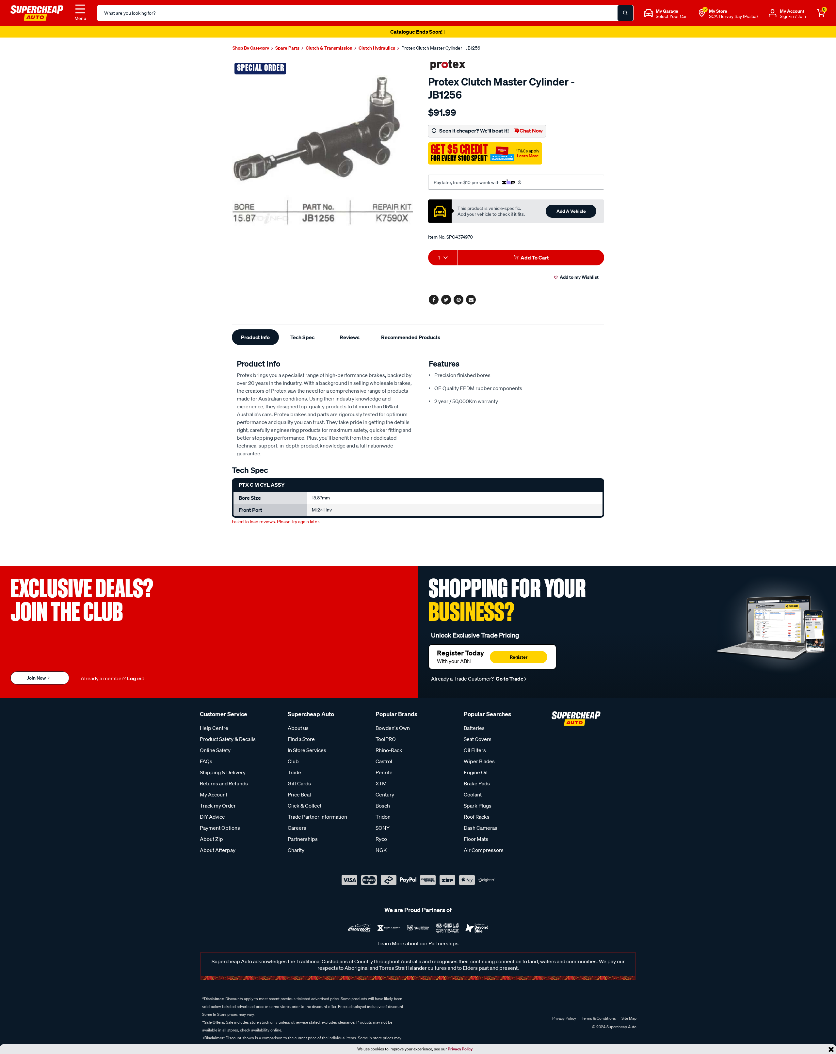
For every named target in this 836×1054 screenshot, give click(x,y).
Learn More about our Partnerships (418, 943)
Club (293, 761)
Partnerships (303, 839)
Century (385, 794)
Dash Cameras (480, 828)
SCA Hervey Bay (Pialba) (733, 16)
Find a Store (301, 739)
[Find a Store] (701, 13)
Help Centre (214, 728)
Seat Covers (477, 739)
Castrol (384, 761)
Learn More (528, 156)
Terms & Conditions (599, 1018)
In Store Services (307, 750)
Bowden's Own (393, 728)
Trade (294, 772)
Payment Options (220, 828)
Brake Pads (477, 783)
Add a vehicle (571, 211)
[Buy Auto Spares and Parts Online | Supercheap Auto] (36, 12)
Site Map (628, 1018)
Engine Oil (476, 772)
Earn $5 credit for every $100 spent (418, 31)
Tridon (383, 816)
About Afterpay (217, 850)
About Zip (211, 839)
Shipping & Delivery (223, 772)
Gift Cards (299, 783)
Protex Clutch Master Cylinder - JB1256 (440, 48)
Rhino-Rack (389, 750)
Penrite (384, 772)
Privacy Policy (460, 1049)
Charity (296, 850)
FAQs (206, 761)
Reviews (350, 337)
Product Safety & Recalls (228, 739)
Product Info (255, 337)
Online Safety (215, 750)
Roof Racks (477, 816)
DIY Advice (212, 816)
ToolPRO (386, 739)
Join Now (37, 678)
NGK (381, 850)
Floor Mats (476, 839)
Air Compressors (484, 850)
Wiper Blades (479, 761)
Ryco (381, 839)
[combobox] (443, 257)
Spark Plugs (477, 805)
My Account (213, 794)
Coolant (473, 794)
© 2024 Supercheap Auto (613, 1027)
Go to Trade (509, 678)
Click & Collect (304, 805)
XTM (381, 783)
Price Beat (299, 794)
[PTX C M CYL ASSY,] (322, 150)
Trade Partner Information (317, 816)
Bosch (383, 805)
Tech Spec (302, 337)
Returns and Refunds (224, 783)
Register (518, 657)
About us (298, 728)
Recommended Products (410, 337)
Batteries (474, 728)
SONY (383, 828)
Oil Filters (475, 750)
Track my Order (218, 805)
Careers (297, 828)
